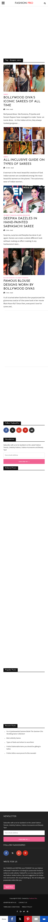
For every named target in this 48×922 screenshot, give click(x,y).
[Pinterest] (25, 430)
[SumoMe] (44, 919)
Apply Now (9, 887)
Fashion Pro (33, 898)
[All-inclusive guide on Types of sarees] (24, 140)
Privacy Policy (27, 907)
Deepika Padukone (23, 215)
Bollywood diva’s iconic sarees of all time (21, 101)
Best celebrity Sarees (14, 738)
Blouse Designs (9, 278)
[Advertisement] (24, 32)
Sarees (5, 94)
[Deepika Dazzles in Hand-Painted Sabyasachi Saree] (24, 199)
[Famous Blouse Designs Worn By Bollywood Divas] (24, 261)
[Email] (36, 919)
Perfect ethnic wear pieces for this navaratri (21, 753)
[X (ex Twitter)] (12, 430)
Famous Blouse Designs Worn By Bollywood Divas (18, 284)
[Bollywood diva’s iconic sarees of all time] (24, 78)
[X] (20, 919)
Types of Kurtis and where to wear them (20, 742)
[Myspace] (31, 430)
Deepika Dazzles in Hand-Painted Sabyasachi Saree (20, 222)
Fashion (24, 3)
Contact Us (23, 902)
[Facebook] (6, 430)
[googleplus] (19, 430)
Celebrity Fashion (9, 215)
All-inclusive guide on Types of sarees (24, 161)
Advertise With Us (9, 902)
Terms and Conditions (11, 907)
